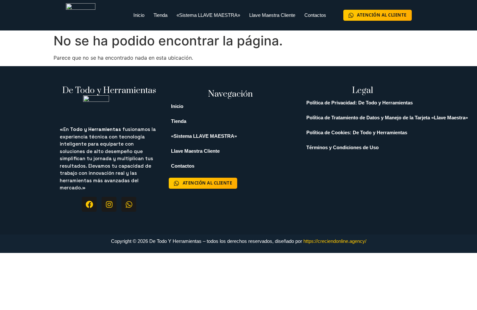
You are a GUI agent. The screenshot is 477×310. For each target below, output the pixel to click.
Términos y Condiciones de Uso (342, 147)
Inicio (138, 15)
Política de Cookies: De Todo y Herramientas (356, 132)
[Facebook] (89, 204)
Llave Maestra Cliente (272, 15)
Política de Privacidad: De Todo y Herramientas (359, 102)
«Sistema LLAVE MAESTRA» (208, 15)
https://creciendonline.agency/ (334, 241)
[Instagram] (109, 204)
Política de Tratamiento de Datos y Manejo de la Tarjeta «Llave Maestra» (387, 117)
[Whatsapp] (128, 204)
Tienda (160, 15)
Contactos (315, 15)
